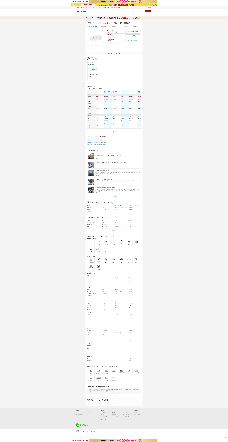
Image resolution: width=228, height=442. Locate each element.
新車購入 (113, 412)
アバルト (90, 334)
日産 (102, 277)
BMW (103, 289)
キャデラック (90, 301)
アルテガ (90, 295)
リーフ (89, 211)
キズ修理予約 (114, 414)
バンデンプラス (104, 321)
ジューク (103, 207)
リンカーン (90, 305)
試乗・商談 (103, 412)
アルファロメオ (91, 330)
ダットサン (130, 207)
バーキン (90, 360)
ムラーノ (130, 209)
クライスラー (104, 301)
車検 (114, 26)
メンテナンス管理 (104, 416)
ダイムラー (130, 314)
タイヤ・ (124, 26)
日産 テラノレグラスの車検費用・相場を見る (95, 140)
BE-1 (129, 222)
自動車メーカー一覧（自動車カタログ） (90, 15)
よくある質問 (90, 412)
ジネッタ (103, 318)
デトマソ (130, 332)
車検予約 (102, 414)
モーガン (90, 321)
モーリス (90, 323)
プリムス (130, 305)
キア (116, 350)
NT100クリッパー (105, 226)
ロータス (116, 316)
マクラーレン (117, 321)
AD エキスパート (118, 220)
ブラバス (116, 293)
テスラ (89, 307)
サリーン (116, 305)
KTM (116, 360)
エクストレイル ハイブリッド (134, 205)
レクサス (116, 284)
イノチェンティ (104, 334)
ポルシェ (130, 291)
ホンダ (116, 277)
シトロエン (90, 340)
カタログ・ (92, 26)
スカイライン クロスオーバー (120, 207)
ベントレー (90, 316)
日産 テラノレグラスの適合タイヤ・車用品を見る (96, 142)
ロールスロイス (91, 318)
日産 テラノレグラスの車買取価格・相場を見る (96, 138)
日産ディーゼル (118, 281)
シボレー (130, 301)
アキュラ (130, 284)
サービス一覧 (78, 431)
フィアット (117, 330)
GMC (129, 307)
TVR (89, 314)
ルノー (116, 340)
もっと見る (113, 131)
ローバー (130, 316)
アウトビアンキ (104, 330)
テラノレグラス (90, 62)
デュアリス (104, 209)
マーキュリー (130, 303)
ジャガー (116, 314)
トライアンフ (104, 323)
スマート (130, 289)
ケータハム (117, 318)
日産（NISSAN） (101, 15)
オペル (103, 291)
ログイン (148, 11)
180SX (89, 220)
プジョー (103, 340)
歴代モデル (110, 53)
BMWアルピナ (117, 289)
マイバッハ (104, 293)
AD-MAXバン (130, 220)
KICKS (89, 205)
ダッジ (116, 307)
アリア (103, 205)
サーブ (89, 345)
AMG (89, 289)
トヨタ (89, 277)
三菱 (129, 277)
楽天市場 (149, 7)
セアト (103, 360)
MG (115, 323)
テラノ (89, 209)
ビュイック (90, 303)
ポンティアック (118, 303)
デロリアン (104, 305)
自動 (135, 26)
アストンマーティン (105, 314)
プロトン (103, 358)
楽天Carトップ (80, 15)
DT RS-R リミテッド (107, 92)
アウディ (90, 291)
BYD (89, 358)
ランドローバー (104, 316)
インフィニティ (104, 309)
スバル (116, 279)
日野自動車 (130, 281)
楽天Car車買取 (125, 412)
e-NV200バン (90, 224)
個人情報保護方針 (137, 414)
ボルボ (103, 345)
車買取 (103, 26)
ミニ (129, 293)
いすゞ (103, 279)
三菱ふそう (90, 284)
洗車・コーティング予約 (127, 414)
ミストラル (117, 209)
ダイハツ (90, 281)
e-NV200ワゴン (104, 224)
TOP (76, 412)
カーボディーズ (131, 318)
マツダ (89, 279)
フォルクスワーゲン (119, 291)
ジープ (103, 307)
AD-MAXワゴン (91, 222)
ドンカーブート (131, 358)
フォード (103, 303)
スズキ (129, 279)
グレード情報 (117, 53)
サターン (116, 301)
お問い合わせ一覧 (85, 431)
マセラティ (90, 332)
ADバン (103, 222)
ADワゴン (117, 222)
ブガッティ (130, 340)
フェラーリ (130, 330)
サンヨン (130, 350)
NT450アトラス (118, 226)
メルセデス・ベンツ (92, 293)
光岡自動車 (104, 281)
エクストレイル (118, 205)
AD (102, 220)
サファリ (90, 207)
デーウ (103, 350)
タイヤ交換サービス (126, 416)
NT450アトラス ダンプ (132, 226)
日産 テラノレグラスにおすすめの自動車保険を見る (97, 144)
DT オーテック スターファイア (115, 92)
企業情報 (135, 412)
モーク (89, 325)
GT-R (116, 224)
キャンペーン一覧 (79, 414)
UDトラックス (104, 284)
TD (115, 358)
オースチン (130, 321)
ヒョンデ (90, 350)
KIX (89, 226)
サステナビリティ (92, 431)
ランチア (103, 332)
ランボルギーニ (118, 332)
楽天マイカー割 (103, 419)
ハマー (89, 309)
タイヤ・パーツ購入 (115, 416)
